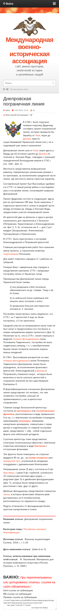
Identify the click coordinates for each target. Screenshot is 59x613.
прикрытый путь (11, 461)
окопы (6, 494)
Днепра (27, 138)
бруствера (8, 472)
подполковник (10, 254)
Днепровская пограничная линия (23, 101)
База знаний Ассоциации (17, 115)
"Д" (31, 115)
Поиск (53, 83)
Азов (37, 135)
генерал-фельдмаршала (26, 339)
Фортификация (11, 532)
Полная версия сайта (19, 89)
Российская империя (34, 529)
